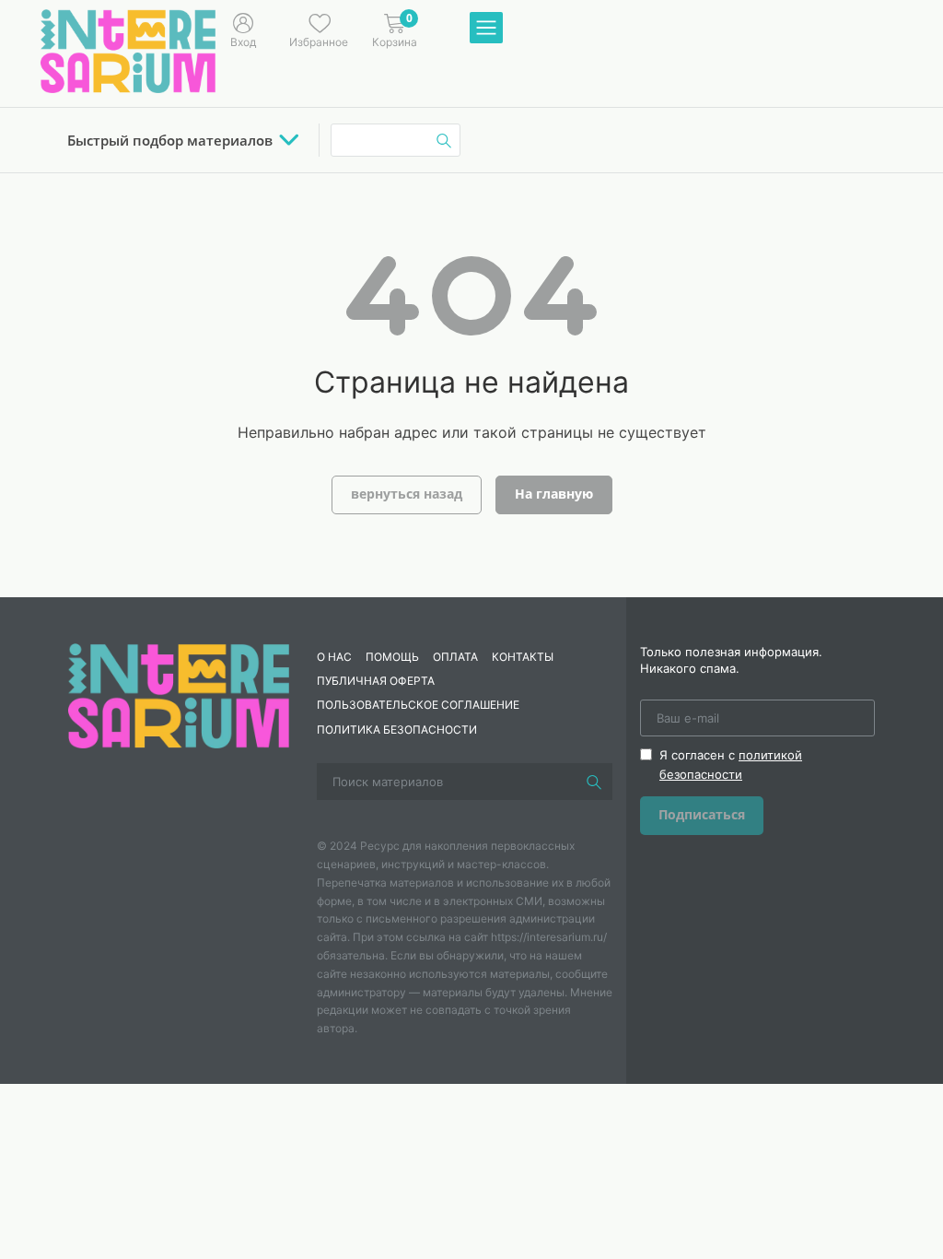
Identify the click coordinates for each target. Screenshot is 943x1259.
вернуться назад (406, 493)
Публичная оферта (376, 681)
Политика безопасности (397, 729)
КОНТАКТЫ (522, 657)
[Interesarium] (178, 694)
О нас (334, 657)
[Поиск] (594, 781)
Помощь (392, 657)
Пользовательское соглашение (418, 705)
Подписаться (701, 814)
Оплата (455, 657)
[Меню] (486, 28)
